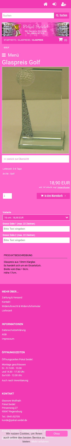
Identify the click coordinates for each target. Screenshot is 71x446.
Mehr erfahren (40, 441)
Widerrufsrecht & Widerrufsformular (21, 306)
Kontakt (6, 301)
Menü (13, 55)
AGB (4, 334)
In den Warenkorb (53, 195)
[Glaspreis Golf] (35, 151)
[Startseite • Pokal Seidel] (35, 29)
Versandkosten (63, 187)
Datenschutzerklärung (14, 330)
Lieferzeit (7, 310)
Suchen (61, 15)
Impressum (8, 338)
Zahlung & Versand (12, 297)
